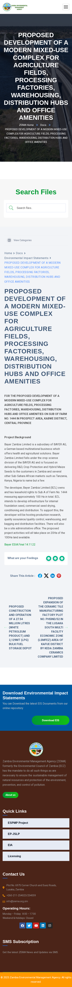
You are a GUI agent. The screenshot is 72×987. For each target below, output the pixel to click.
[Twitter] (29, 925)
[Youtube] (36, 925)
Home (8, 253)
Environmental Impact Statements (26, 258)
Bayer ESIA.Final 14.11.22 (19, 544)
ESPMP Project (18, 822)
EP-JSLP (14, 833)
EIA (10, 845)
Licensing (14, 856)
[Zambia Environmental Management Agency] (15, 7)
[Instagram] (50, 925)
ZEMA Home (26, 125)
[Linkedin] (43, 925)
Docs (43, 125)
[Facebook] (22, 925)
